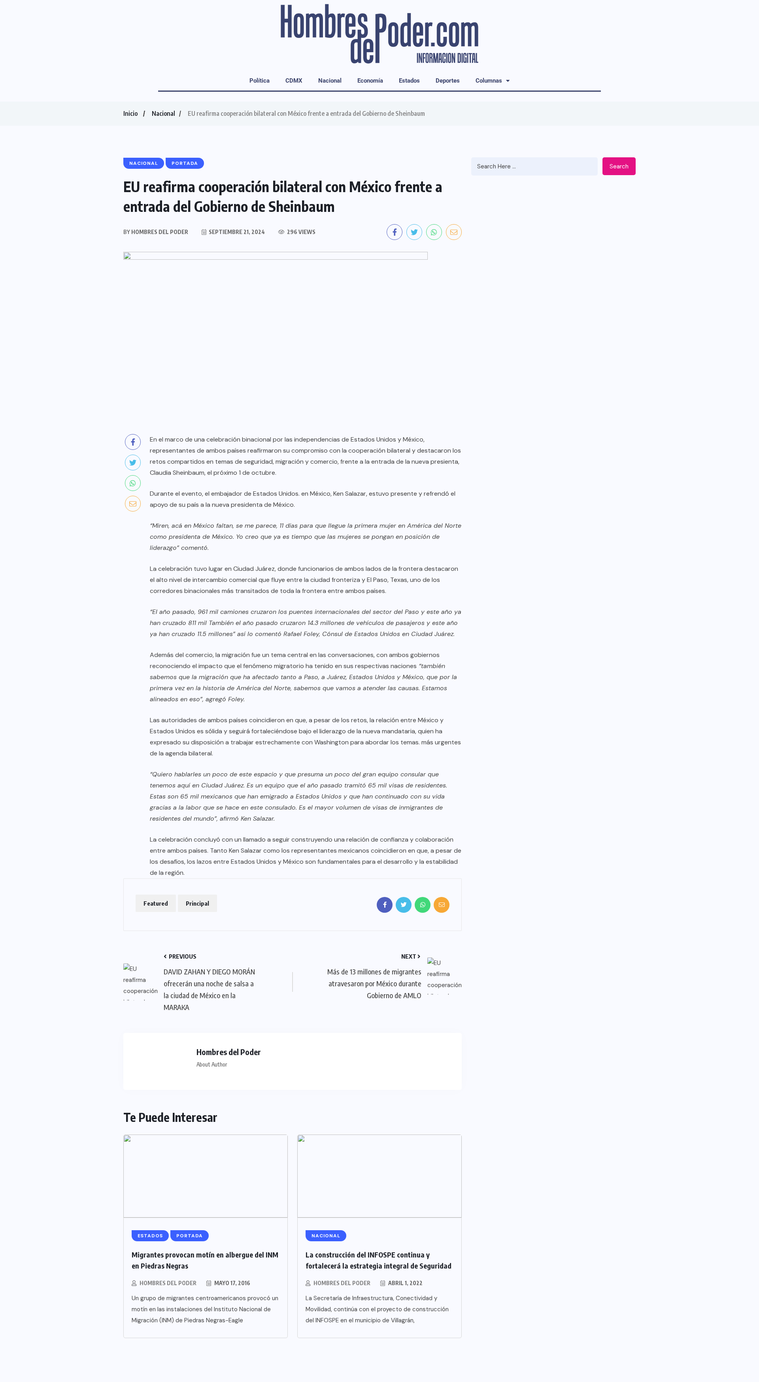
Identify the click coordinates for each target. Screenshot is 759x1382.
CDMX (293, 80)
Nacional (330, 80)
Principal (197, 903)
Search (619, 166)
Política (259, 80)
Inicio (130, 113)
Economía (370, 80)
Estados (409, 80)
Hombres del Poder (168, 1283)
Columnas (489, 80)
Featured (155, 903)
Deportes (448, 80)
